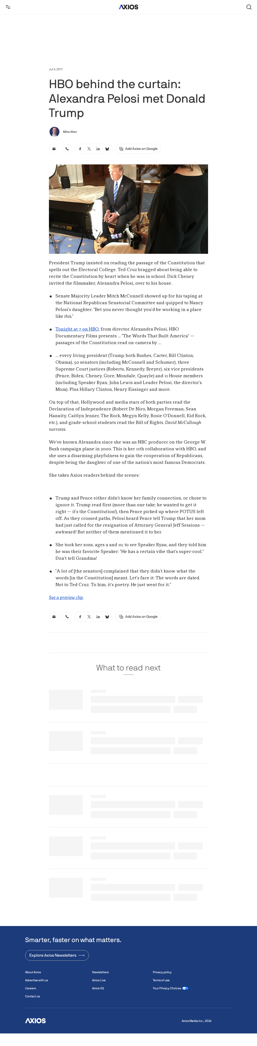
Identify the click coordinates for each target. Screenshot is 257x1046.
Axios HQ (98, 988)
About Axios (33, 972)
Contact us (32, 996)
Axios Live (99, 980)
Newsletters (100, 972)
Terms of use (161, 980)
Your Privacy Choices (167, 988)
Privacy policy (162, 972)
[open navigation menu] (8, 7)
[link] (54, 149)
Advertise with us (36, 980)
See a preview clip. (66, 597)
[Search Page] (249, 7)
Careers (30, 988)
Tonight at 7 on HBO (77, 329)
